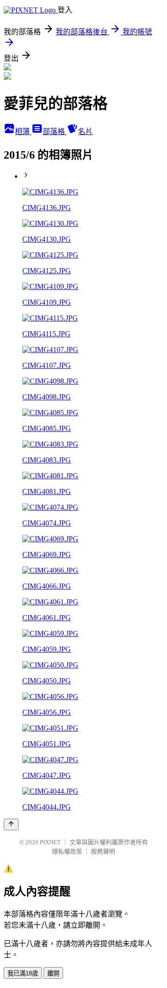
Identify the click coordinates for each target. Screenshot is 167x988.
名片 (85, 131)
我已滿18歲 (22, 973)
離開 (53, 973)
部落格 (55, 131)
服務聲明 (103, 851)
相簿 (23, 131)
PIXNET (50, 842)
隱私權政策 (67, 851)
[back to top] (11, 824)
